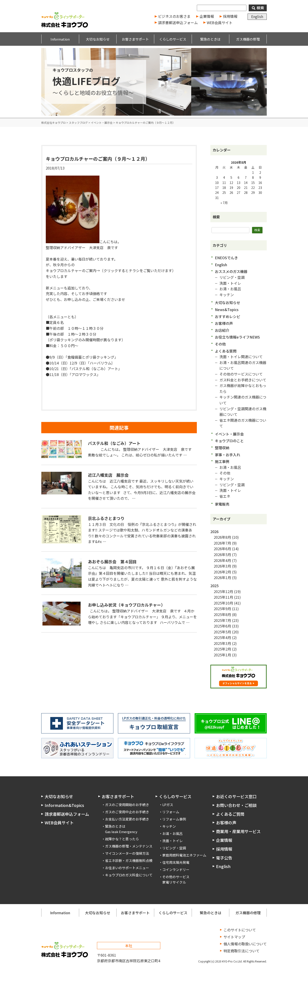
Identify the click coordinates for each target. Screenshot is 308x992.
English (257, 16)
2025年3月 (222, 643)
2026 (214, 531)
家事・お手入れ (227, 454)
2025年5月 (222, 632)
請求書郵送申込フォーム (178, 22)
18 (224, 187)
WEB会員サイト (219, 22)
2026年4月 (222, 560)
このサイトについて (239, 930)
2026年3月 (222, 566)
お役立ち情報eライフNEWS (237, 337)
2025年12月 (223, 591)
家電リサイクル (174, 882)
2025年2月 (222, 649)
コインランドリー (175, 869)
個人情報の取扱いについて (245, 944)
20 (238, 187)
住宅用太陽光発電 (175, 862)
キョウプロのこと (229, 440)
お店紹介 (222, 330)
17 (217, 187)
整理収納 (222, 447)
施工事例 (222, 461)
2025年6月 (222, 626)
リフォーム (170, 811)
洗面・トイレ (230, 283)
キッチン (226, 294)
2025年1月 (222, 655)
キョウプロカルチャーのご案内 (71, 270)
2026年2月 (222, 572)
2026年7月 (222, 543)
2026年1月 (222, 577)
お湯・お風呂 (230, 288)
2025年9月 (222, 608)
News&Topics (227, 309)
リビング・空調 (232, 277)
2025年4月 (222, 637)
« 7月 (224, 202)
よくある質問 (226, 351)
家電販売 (222, 504)
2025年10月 (223, 603)
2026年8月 (222, 537)
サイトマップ (234, 937)
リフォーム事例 (174, 819)
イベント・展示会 (229, 434)
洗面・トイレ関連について (241, 356)
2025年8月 (222, 614)
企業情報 (207, 16)
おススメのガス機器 (231, 271)
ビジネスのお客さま (174, 16)
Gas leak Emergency (121, 831)
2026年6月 (222, 548)
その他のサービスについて (241, 374)
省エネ (224, 496)
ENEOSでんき (226, 257)
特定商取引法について (241, 951)
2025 (214, 585)
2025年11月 (223, 597)
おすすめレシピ (227, 316)
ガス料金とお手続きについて (242, 380)
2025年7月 (222, 620)
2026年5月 (222, 554)
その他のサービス (175, 876)
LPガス (167, 804)
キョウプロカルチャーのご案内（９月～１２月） (98, 158)
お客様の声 (224, 323)
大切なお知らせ (227, 302)
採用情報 (230, 16)
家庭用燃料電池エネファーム (184, 855)
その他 (220, 344)
